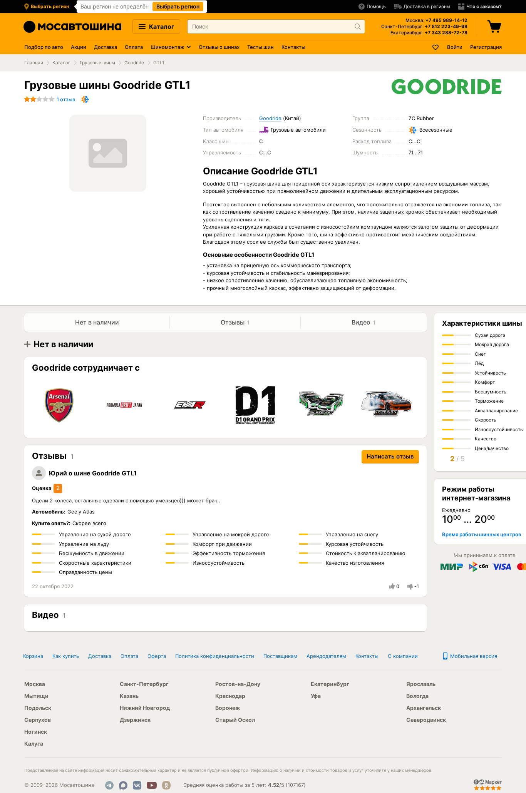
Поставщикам (280, 656)
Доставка (105, 47)
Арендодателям (326, 656)
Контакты (293, 47)
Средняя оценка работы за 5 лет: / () (244, 785)
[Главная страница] (72, 27)
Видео (364, 322)
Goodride (134, 62)
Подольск (37, 707)
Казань (129, 696)
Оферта (156, 656)
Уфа (316, 696)
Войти (454, 47)
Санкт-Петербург (144, 684)
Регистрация (486, 47)
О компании (403, 656)
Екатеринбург (330, 684)
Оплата (134, 47)
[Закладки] (436, 47)
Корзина (33, 656)
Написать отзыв (390, 456)
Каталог (160, 26)
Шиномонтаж (167, 47)
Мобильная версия (473, 656)
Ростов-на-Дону (237, 684)
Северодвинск (426, 719)
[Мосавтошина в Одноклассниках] (166, 785)
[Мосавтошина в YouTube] (152, 785)
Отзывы (235, 322)
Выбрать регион (177, 6)
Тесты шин (260, 47)
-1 (416, 586)
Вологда (417, 696)
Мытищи (36, 696)
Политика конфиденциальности (214, 656)
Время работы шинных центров (481, 534)
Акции (78, 47)
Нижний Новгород (145, 707)
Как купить (65, 656)
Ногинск (35, 731)
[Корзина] (495, 26)
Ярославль (421, 684)
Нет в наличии (97, 322)
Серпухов (37, 719)
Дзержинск (135, 719)
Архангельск (423, 707)
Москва (34, 684)
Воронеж (227, 707)
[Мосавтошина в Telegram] (109, 785)
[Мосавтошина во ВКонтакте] (137, 785)
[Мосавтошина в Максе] (123, 785)
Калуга (33, 743)
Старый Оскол (235, 719)
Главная (33, 62)
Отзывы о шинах (219, 47)
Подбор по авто (43, 47)
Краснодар (230, 696)
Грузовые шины (97, 62)
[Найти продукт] (358, 26)
